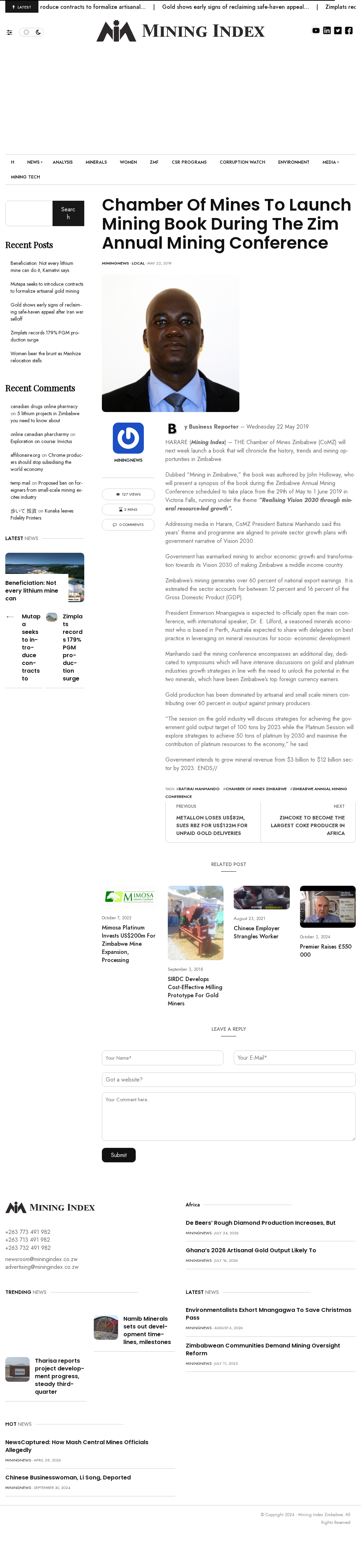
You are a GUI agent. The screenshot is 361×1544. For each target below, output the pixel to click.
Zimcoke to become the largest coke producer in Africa (308, 825)
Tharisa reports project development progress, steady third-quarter (59, 1376)
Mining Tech (25, 177)
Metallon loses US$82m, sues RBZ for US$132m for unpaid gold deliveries (211, 825)
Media (329, 162)
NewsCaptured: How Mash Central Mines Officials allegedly (76, 1446)
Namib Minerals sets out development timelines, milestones (147, 1330)
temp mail (20, 482)
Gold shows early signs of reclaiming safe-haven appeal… (213, 7)
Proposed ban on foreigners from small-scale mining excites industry (46, 490)
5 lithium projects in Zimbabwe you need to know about (45, 417)
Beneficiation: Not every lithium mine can (31, 591)
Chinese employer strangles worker (257, 932)
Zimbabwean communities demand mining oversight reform (263, 1349)
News (33, 162)
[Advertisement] (180, 94)
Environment (294, 162)
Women (128, 162)
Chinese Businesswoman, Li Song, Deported (68, 1477)
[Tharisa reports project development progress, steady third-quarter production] (17, 1369)
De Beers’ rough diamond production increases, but (261, 1223)
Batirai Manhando (199, 789)
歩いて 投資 (24, 510)
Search (68, 213)
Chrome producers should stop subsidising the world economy (47, 462)
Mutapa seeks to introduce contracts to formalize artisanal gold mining (47, 287)
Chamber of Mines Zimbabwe (256, 789)
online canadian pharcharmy (40, 434)
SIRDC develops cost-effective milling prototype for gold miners (195, 991)
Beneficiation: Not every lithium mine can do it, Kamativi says (42, 267)
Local (138, 263)
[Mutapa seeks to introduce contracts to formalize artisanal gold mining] (11, 616)
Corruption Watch (242, 162)
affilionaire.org (25, 455)
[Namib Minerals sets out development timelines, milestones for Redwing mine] (106, 1327)
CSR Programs (189, 162)
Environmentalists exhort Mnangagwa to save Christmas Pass (268, 1314)
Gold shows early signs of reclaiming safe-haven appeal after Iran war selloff (47, 311)
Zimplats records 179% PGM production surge (72, 647)
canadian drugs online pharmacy (44, 406)
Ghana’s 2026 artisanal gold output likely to (251, 1250)
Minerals (96, 162)
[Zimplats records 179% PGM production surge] (51, 616)
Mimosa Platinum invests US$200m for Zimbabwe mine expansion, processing (128, 944)
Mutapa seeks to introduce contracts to (31, 647)
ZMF (154, 162)
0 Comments (130, 525)
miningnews (115, 263)
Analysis (63, 162)
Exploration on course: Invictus (41, 441)
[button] (13, 30)
